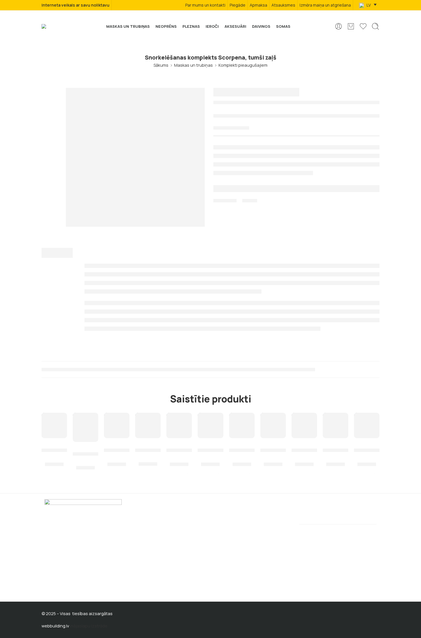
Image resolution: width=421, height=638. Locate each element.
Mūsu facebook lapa (236, 531)
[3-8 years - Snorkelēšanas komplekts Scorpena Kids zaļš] (366, 425)
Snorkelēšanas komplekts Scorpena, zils (179, 446)
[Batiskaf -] (52, 26)
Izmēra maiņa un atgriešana (325, 5)
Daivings (261, 26)
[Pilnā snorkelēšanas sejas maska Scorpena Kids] (242, 425)
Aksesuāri (235, 26)
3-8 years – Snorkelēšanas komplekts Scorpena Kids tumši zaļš (85, 450)
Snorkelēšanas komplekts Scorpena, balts (210, 446)
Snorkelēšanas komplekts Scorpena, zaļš (54, 446)
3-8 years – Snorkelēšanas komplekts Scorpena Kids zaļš (366, 446)
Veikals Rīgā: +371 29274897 (71, 562)
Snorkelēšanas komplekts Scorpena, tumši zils (273, 446)
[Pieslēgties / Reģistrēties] (339, 26)
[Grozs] (351, 26)
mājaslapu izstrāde (88, 626)
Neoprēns (166, 26)
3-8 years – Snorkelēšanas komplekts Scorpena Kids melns (116, 446)
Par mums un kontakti (205, 5)
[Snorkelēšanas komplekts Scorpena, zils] (179, 425)
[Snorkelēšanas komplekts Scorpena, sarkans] (304, 425)
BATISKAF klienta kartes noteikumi (249, 541)
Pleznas (191, 26)
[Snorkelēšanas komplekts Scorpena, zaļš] (54, 425)
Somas (283, 26)
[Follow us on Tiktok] (68, 587)
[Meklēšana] (375, 26)
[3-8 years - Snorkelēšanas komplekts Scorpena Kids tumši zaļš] (85, 427)
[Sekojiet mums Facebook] (46, 587)
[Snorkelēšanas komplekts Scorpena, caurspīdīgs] (148, 425)
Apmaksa (258, 5)
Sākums (161, 65)
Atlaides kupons (143, 541)
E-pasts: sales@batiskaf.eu (71, 571)
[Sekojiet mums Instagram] (57, 587)
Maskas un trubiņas (128, 26)
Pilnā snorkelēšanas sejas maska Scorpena (335, 446)
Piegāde (237, 5)
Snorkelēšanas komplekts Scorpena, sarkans (304, 446)
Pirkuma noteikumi (145, 531)
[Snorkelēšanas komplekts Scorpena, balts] (210, 425)
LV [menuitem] (368, 5)
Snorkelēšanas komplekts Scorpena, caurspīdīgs (148, 446)
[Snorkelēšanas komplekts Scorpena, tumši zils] (273, 425)
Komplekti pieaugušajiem (243, 65)
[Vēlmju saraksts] (59, 421)
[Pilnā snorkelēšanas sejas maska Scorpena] (335, 425)
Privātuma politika (233, 522)
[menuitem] (367, 5)
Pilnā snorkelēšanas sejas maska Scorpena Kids (242, 446)
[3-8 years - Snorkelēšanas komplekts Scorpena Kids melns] (116, 425)
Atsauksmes (283, 5)
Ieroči (212, 26)
